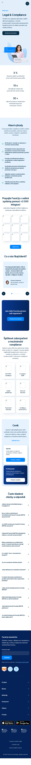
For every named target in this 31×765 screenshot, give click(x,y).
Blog (3, 699)
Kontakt (4, 719)
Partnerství (4, 706)
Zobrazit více (15, 440)
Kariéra (3, 727)
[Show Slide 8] (19, 293)
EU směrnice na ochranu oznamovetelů (12, 716)
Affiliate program (6, 710)
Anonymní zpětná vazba (8, 686)
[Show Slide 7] (18, 293)
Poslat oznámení (6, 731)
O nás (3, 723)
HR (2, 693)
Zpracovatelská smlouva (15, 748)
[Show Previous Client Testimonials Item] (3, 293)
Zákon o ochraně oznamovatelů (10, 712)
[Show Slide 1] (11, 293)
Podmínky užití (15, 744)
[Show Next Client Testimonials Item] (27, 293)
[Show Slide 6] (17, 293)
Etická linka (5, 690)
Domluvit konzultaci (11, 33)
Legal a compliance (7, 697)
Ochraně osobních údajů (23, 662)
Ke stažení (4, 703)
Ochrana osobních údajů (15, 741)
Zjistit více (15, 247)
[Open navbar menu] (27, 3)
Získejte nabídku (15, 460)
